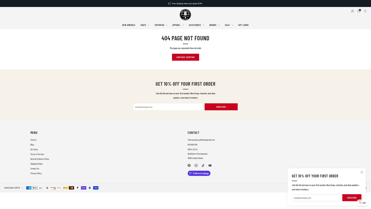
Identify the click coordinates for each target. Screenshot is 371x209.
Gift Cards (243, 25)
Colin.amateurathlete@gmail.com (201, 139)
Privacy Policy (36, 173)
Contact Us (34, 168)
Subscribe (352, 197)
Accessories (195, 25)
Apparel (176, 25)
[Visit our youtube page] (210, 165)
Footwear (159, 25)
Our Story (34, 149)
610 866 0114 (192, 144)
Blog (32, 144)
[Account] (352, 10)
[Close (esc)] (362, 172)
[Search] (365, 10)
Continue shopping (185, 57)
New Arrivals (128, 25)
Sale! (227, 25)
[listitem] (185, 3)
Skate (143, 25)
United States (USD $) (12, 188)
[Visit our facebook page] (189, 165)
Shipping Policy (36, 163)
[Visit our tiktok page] (203, 165)
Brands (213, 25)
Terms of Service (37, 154)
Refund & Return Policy (39, 158)
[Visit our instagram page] (196, 165)
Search (33, 139)
